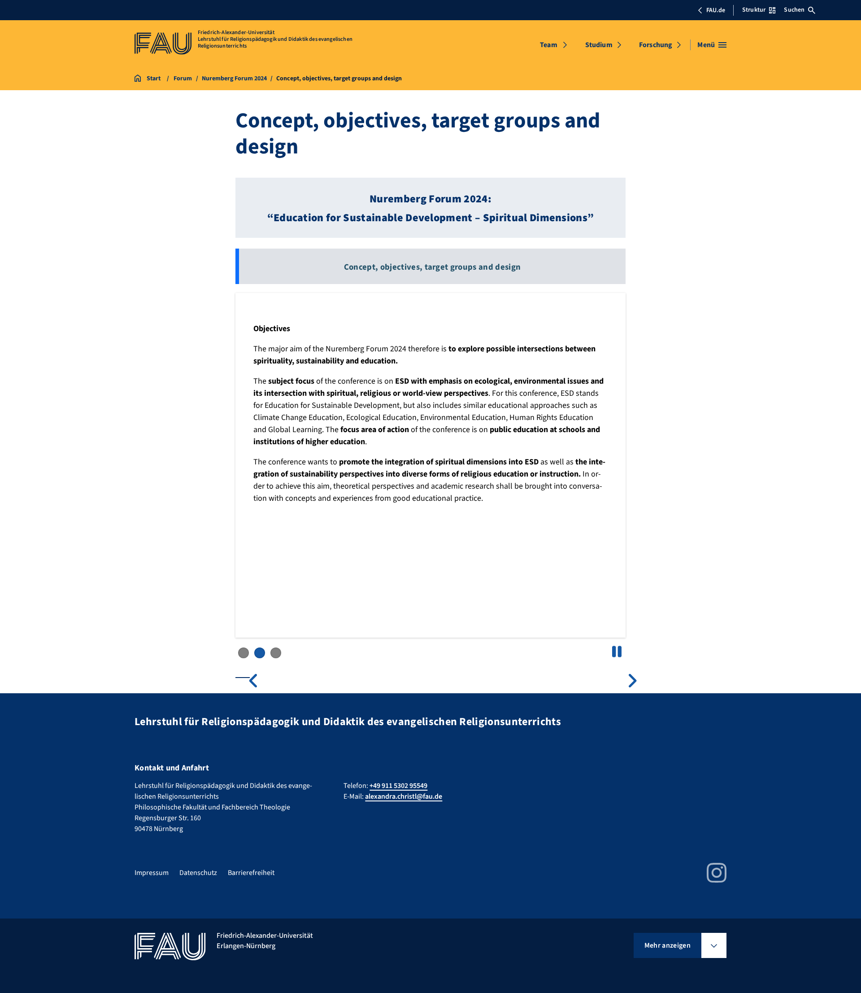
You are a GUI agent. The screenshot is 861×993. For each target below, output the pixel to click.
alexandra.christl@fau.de (403, 796)
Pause (617, 651)
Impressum (152, 873)
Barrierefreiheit (251, 873)
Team (548, 45)
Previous (258, 681)
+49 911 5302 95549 (398, 786)
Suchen (794, 9)
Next (628, 681)
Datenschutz (198, 873)
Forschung (655, 45)
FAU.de (715, 10)
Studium (599, 45)
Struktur (753, 9)
